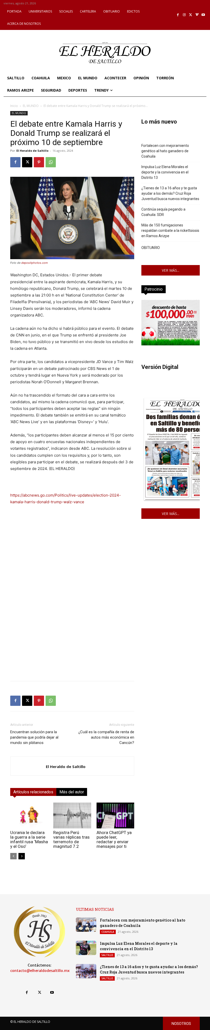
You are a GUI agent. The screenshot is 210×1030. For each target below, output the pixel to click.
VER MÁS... (170, 270)
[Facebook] (178, 15)
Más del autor (71, 792)
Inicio (14, 106)
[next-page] (21, 856)
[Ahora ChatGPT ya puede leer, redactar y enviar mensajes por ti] (115, 815)
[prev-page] (13, 856)
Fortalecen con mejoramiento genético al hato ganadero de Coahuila (165, 151)
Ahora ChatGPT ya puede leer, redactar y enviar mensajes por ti (114, 839)
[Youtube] (203, 15)
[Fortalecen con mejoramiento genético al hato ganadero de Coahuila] (86, 924)
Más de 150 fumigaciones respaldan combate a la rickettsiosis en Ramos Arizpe (170, 230)
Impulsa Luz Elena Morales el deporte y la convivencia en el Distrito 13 (164, 172)
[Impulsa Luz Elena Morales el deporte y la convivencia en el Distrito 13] (86, 948)
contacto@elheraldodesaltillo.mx (40, 970)
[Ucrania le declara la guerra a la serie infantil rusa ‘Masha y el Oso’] (29, 815)
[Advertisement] (72, 641)
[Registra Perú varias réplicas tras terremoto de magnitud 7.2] (72, 815)
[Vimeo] (197, 15)
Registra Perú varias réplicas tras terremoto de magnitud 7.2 (71, 839)
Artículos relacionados (33, 792)
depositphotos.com (34, 263)
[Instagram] (184, 15)
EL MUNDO (31, 106)
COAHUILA (107, 932)
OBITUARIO (150, 248)
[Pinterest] (39, 162)
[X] (190, 15)
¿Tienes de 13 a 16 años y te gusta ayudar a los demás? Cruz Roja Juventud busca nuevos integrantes (170, 193)
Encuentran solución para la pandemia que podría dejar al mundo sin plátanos (34, 737)
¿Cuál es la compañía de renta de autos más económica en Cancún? (106, 737)
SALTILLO (107, 955)
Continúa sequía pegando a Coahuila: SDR (163, 212)
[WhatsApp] (51, 162)
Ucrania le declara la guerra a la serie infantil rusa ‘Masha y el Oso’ (29, 839)
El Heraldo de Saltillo (32, 150)
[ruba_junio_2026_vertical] (170, 344)
